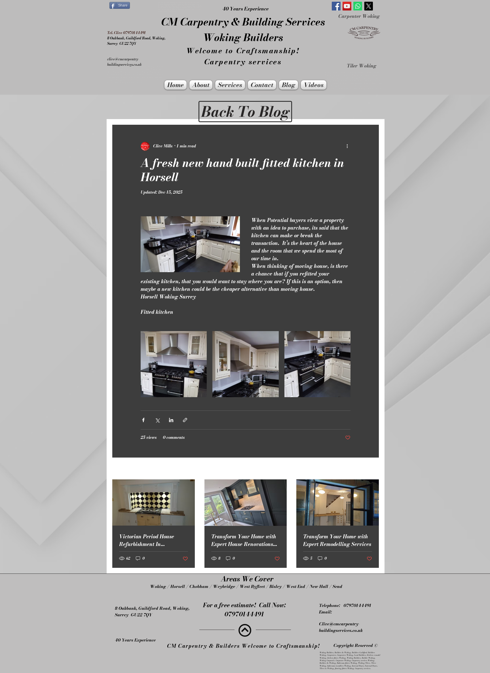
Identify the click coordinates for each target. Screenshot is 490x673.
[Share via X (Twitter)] (157, 420)
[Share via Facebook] (143, 420)
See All (372, 469)
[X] (368, 6)
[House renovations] (245, 502)
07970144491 (357, 605)
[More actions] (347, 146)
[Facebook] (336, 6)
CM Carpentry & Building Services (243, 21)
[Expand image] (174, 364)
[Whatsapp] (357, 6)
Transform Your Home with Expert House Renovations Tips (243, 540)
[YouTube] (347, 6)
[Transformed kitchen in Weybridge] (337, 502)
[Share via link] (185, 420)
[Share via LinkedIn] (171, 420)
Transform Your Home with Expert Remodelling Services (337, 540)
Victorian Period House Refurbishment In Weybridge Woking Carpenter (146, 540)
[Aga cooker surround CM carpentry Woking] (153, 502)
